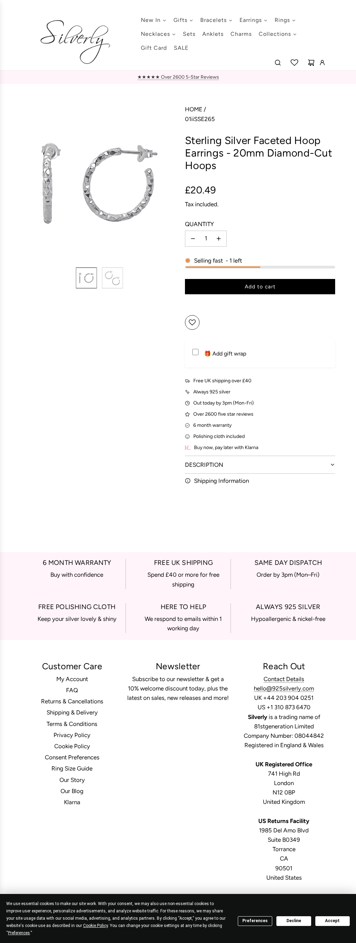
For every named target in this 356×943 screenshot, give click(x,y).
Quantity (199, 224)
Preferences (255, 920)
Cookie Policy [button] (95, 925)
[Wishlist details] (294, 62)
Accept (332, 920)
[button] (26, 183)
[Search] (277, 62)
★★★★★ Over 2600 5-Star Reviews (178, 77)
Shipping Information (221, 480)
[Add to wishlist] (192, 322)
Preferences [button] (19, 932)
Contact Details (284, 679)
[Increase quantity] (218, 238)
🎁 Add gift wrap (225, 353)
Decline (293, 920)
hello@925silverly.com (284, 688)
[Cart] (311, 62)
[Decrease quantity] (193, 238)
